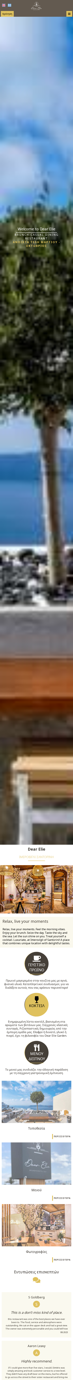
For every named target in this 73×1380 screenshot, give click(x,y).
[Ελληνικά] (9, 5)
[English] (3, 5)
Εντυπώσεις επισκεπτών (36, 1272)
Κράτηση (7, 13)
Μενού (36, 1190)
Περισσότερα (62, 1136)
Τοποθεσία (36, 1128)
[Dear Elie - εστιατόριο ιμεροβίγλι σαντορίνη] (36, 5)
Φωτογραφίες (36, 1251)
